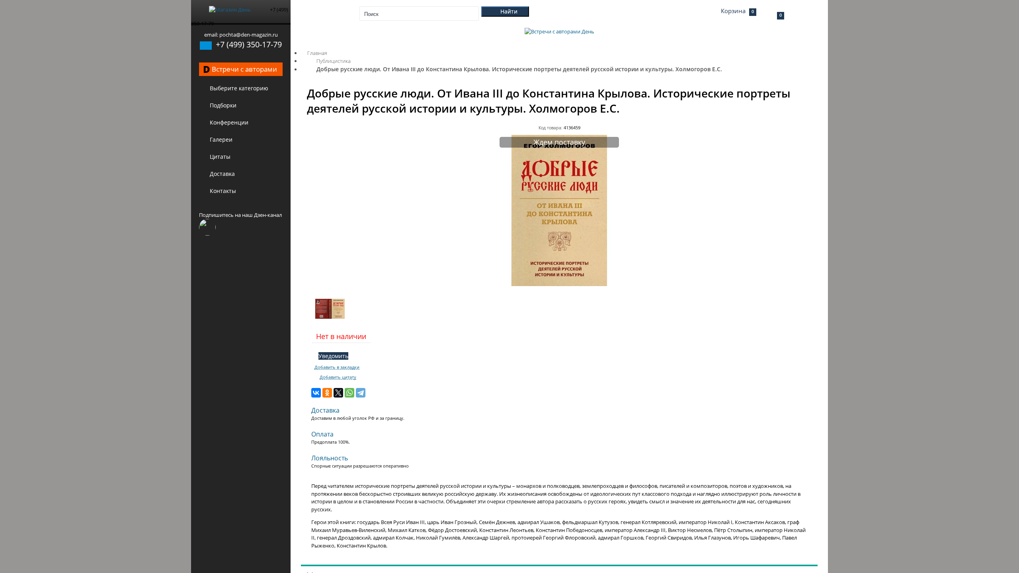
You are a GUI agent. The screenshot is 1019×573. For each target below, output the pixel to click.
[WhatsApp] (349, 393)
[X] (338, 393)
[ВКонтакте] (316, 393)
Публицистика (333, 60)
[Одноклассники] (327, 393)
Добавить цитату (338, 377)
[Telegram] (360, 393)
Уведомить (333, 356)
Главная (317, 53)
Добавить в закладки (336, 367)
